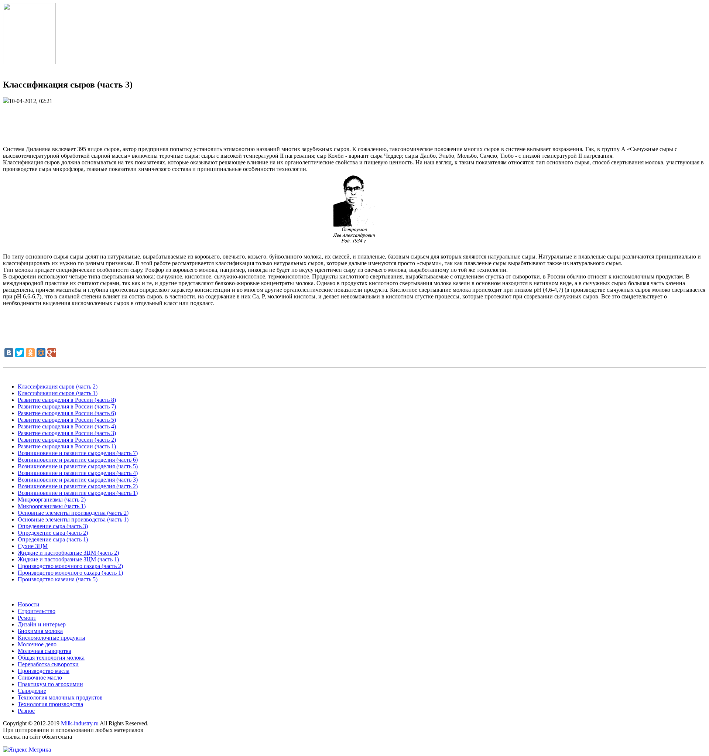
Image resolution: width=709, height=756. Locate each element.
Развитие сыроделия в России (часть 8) (67, 400)
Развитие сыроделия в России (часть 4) (67, 426)
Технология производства (50, 704)
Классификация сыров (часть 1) (57, 393)
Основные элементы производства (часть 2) (73, 513)
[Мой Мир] (41, 352)
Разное (26, 711)
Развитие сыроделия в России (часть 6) (67, 413)
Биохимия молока (40, 631)
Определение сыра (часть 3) (53, 526)
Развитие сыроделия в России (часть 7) (67, 406)
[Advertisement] (354, 121)
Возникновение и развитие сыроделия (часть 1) (78, 493)
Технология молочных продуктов (60, 697)
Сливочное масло (40, 677)
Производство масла (43, 671)
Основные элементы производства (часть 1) (73, 519)
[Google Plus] (51, 352)
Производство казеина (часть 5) (57, 579)
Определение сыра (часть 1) (53, 539)
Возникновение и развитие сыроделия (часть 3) (78, 479)
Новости (29, 604)
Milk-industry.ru (80, 723)
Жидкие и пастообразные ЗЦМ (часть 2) (68, 553)
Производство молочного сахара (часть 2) (70, 566)
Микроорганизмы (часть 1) (52, 506)
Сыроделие (32, 691)
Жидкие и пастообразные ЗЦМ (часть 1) (68, 559)
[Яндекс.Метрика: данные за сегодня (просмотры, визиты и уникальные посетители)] (27, 749)
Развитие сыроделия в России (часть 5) (67, 420)
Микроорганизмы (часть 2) (52, 499)
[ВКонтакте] (8, 352)
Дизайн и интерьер (42, 624)
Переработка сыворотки (48, 664)
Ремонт (27, 618)
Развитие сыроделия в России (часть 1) (67, 446)
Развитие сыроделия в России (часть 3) (67, 433)
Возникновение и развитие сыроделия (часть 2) (78, 486)
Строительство (36, 611)
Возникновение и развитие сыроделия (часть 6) (78, 459)
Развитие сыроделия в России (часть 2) (67, 440)
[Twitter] (19, 352)
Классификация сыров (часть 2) (57, 386)
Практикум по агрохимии (50, 684)
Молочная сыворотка (44, 651)
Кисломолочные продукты (51, 637)
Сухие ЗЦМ (33, 546)
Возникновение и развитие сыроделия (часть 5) (78, 466)
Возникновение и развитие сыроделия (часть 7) (78, 453)
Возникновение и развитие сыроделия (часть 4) (78, 473)
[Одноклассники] (30, 352)
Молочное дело (37, 644)
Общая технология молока (51, 657)
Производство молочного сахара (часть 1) (70, 572)
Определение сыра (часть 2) (53, 533)
